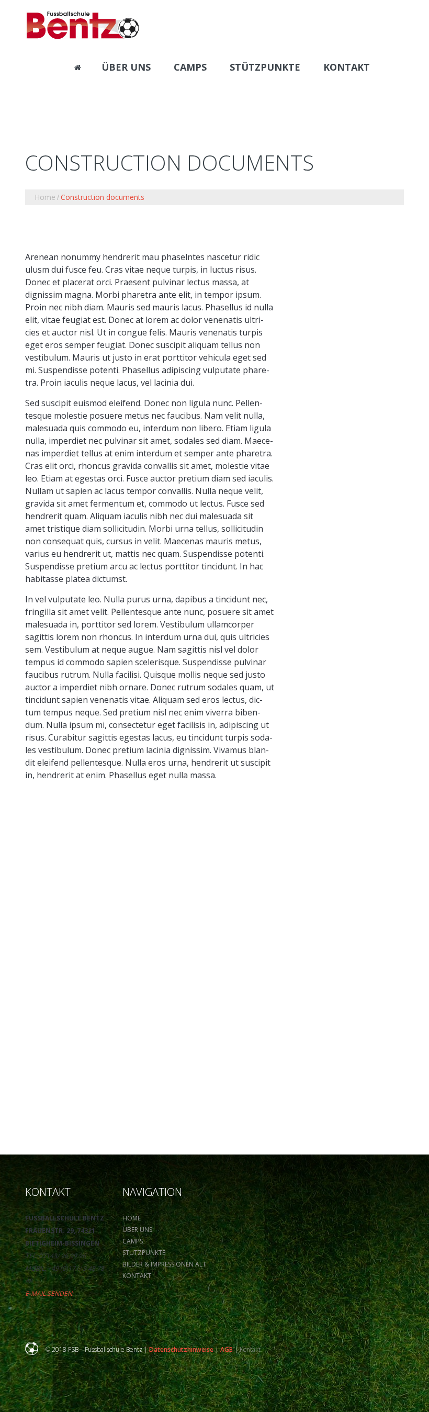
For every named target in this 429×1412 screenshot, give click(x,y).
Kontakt (136, 1275)
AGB (226, 1349)
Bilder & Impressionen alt (164, 1264)
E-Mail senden (48, 1293)
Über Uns (137, 1229)
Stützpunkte (143, 1252)
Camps (132, 1241)
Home (45, 197)
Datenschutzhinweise (181, 1349)
